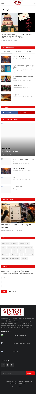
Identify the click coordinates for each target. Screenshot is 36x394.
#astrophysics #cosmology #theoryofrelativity (20, 247)
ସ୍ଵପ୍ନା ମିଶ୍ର (15, 179)
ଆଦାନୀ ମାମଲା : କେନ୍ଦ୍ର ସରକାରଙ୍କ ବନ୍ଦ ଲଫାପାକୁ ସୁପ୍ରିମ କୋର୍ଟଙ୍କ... (16, 35)
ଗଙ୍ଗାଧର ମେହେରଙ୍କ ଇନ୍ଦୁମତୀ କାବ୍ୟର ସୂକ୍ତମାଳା (23, 67)
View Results (12, 291)
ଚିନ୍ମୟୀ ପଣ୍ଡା (5, 154)
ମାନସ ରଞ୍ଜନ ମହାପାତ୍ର (17, 96)
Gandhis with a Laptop (19, 57)
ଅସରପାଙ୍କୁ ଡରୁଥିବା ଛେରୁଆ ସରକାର (21, 343)
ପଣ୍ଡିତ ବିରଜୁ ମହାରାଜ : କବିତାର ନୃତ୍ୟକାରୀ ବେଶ (23, 160)
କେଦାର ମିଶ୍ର (15, 58)
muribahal (24, 258)
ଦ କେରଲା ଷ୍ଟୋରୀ (17, 86)
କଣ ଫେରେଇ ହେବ (17, 187)
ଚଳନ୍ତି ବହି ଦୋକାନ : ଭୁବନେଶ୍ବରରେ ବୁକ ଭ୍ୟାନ (23, 77)
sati (21, 255)
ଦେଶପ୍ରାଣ (15, 178)
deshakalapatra (6, 251)
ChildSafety (14, 243)
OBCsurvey (5, 255)
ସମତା (2, 40)
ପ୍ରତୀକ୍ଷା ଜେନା (16, 80)
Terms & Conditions (17, 387)
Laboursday (30, 251)
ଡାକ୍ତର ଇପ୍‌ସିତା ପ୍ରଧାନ (18, 87)
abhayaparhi (5, 243)
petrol (14, 251)
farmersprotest (29, 255)
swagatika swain (24, 243)
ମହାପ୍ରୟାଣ (16, 95)
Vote (4, 291)
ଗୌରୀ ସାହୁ (15, 188)
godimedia (21, 251)
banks (4, 247)
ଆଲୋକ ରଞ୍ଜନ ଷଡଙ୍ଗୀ (17, 69)
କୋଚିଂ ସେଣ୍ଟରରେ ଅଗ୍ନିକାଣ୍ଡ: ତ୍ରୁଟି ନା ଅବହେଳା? (16, 226)
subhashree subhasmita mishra (10, 258)
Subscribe (30, 373)
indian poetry (14, 255)
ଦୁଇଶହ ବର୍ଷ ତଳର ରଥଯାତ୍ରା (19, 335)
